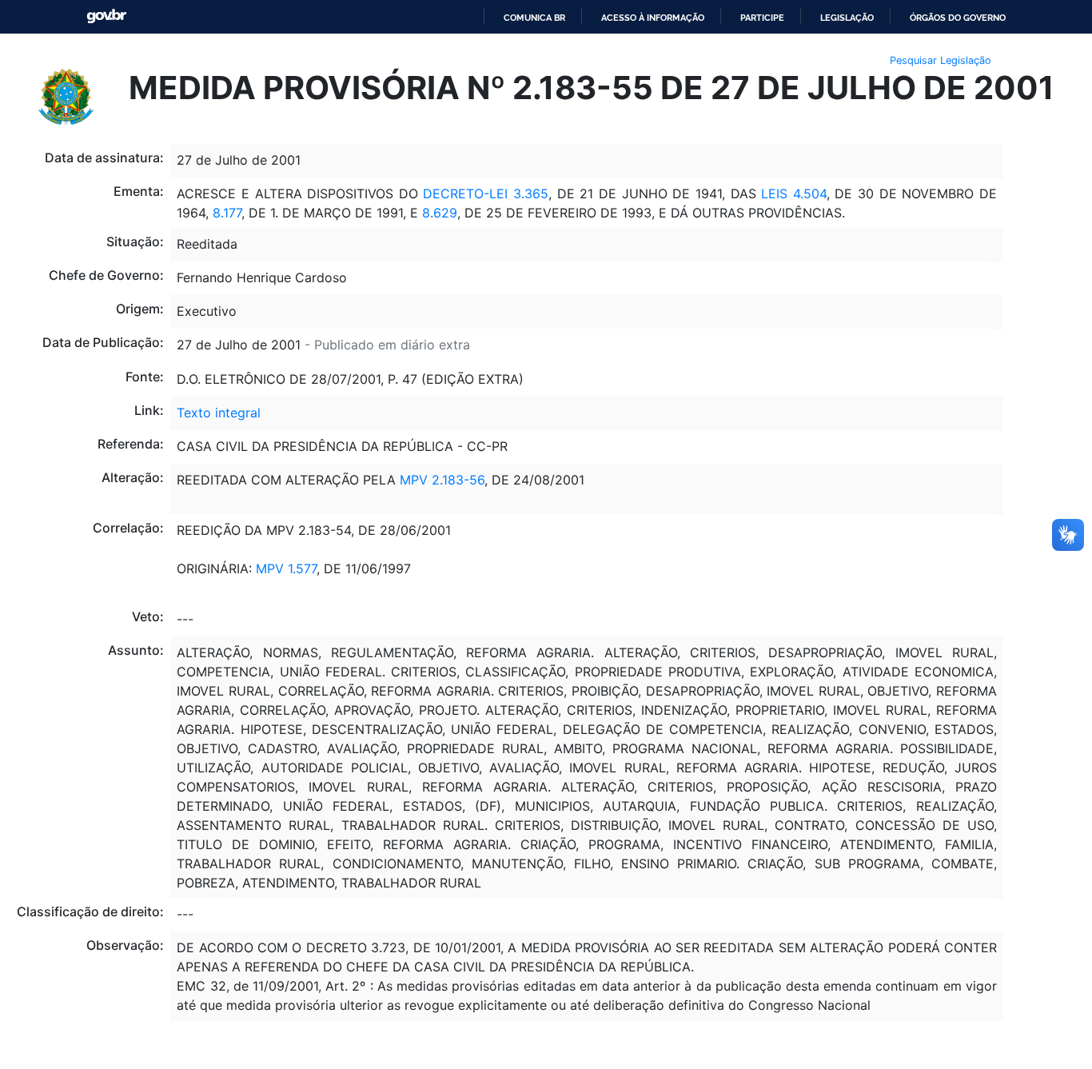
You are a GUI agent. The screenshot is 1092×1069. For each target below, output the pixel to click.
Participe (762, 17)
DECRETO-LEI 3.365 (485, 193)
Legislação (847, 17)
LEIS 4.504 (794, 193)
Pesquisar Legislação (940, 60)
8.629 (439, 213)
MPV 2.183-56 (442, 480)
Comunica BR (534, 17)
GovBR (106, 16)
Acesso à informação (652, 17)
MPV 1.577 (286, 568)
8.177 (227, 213)
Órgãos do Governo (958, 17)
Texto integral (219, 413)
